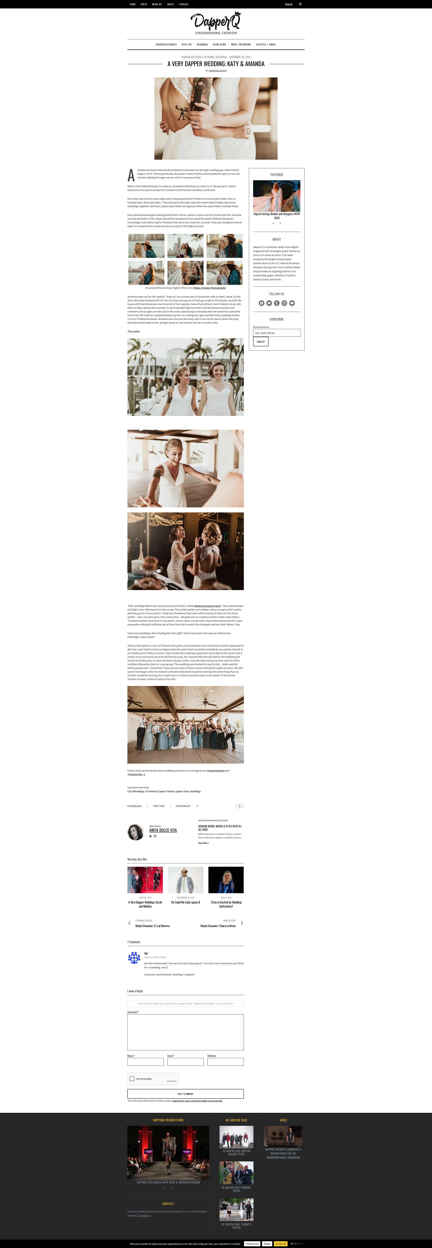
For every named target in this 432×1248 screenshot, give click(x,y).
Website (211, 1056)
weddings (195, 791)
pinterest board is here (207, 605)
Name (131, 1056)
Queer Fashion (166, 791)
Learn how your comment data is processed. (197, 1100)
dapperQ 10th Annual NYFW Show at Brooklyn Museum (276, 216)
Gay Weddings (135, 791)
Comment (133, 1012)
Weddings (221, 57)
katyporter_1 (137, 774)
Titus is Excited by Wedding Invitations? (226, 904)
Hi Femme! (209, 57)
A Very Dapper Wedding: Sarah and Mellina (145, 904)
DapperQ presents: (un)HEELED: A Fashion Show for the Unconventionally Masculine (283, 1153)
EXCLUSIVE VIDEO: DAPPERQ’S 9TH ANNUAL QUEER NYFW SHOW (168, 1182)
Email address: (261, 326)
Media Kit (157, 4)
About (170, 4)
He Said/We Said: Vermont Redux (236, 1189)
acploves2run (217, 770)
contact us (145, 1215)
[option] (145, 887)
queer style (182, 791)
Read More (203, 843)
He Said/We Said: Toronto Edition (236, 1226)
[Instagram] (284, 302)
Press (144, 4)
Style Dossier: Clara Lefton (218, 923)
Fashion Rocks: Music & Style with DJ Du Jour (219, 828)
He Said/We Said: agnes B (185, 902)
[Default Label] (277, 302)
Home (133, 4)
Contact (184, 4)
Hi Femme (151, 791)
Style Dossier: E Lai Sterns (153, 923)
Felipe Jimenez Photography (209, 287)
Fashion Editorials (192, 57)
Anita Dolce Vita (217, 70)
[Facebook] (261, 302)
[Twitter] (269, 302)
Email (171, 1056)
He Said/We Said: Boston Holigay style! (236, 1152)
